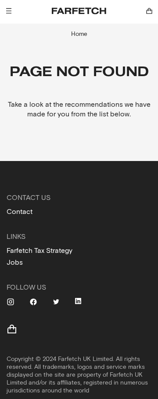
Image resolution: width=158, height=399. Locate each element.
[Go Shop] (149, 11)
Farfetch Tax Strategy (39, 250)
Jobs (15, 262)
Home (79, 34)
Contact (19, 211)
